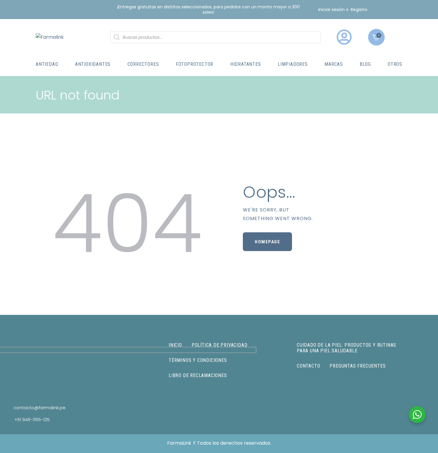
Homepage (267, 242)
